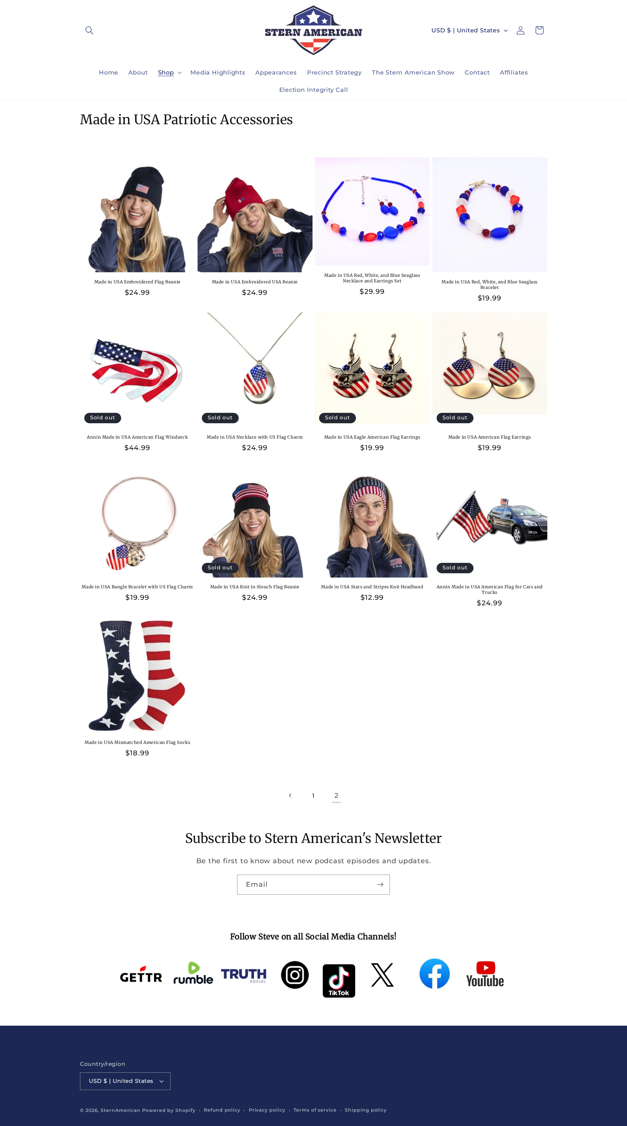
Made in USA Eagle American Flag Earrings (372, 437)
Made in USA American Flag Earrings (489, 437)
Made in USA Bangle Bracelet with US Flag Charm (137, 587)
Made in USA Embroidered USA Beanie (255, 282)
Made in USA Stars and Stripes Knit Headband (372, 587)
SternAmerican (120, 1110)
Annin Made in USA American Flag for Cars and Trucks (490, 589)
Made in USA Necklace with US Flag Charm (255, 437)
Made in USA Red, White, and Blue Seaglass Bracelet (490, 284)
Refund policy (222, 1110)
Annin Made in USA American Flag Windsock (137, 437)
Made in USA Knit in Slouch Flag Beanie (254, 587)
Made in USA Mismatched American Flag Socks (137, 742)
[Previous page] (290, 795)
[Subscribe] (380, 885)
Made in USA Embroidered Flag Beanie (137, 282)
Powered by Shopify (168, 1110)
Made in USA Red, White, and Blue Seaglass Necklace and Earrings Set (372, 278)
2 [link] (336, 795)
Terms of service (315, 1110)
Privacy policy (267, 1110)
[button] (89, 30)
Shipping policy (366, 1110)
